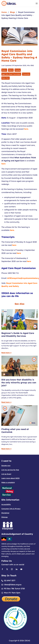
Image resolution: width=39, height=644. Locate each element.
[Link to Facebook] (2, 569)
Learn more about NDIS (10, 478)
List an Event (6, 474)
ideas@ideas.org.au (12, 584)
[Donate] (11, 599)
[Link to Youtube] (21, 569)
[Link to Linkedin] (17, 569)
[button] (37, 3)
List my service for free (10, 470)
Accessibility (6, 504)
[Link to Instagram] (12, 569)
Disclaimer (5, 513)
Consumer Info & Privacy (10, 509)
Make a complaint (8, 482)
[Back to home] (9, 3)
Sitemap (4, 517)
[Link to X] (7, 569)
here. (26, 129)
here (3, 164)
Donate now (5, 466)
